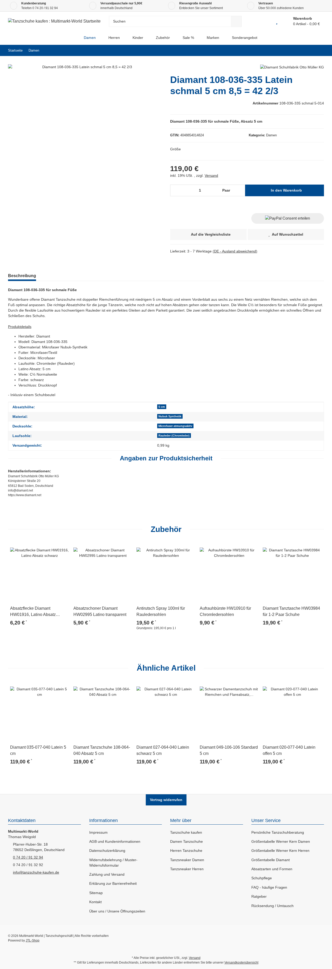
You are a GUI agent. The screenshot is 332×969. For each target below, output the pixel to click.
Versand (211, 175)
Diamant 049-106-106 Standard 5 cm (229, 750)
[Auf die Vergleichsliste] (50, 548)
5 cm (161, 406)
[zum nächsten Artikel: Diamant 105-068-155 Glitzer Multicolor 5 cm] (318, 50)
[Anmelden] (265, 21)
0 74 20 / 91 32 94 (45, 8)
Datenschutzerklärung (107, 850)
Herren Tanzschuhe (186, 850)
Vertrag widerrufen (166, 800)
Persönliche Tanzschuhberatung (277, 832)
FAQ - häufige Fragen (269, 887)
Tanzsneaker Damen (187, 860)
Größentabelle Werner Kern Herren (280, 850)
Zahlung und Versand (107, 874)
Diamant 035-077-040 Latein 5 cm (38, 750)
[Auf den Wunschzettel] (63, 548)
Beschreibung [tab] (22, 275)
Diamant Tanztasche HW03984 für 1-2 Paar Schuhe (291, 611)
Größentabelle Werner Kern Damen (280, 841)
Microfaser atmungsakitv (175, 425)
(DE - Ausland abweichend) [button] (235, 251)
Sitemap (96, 893)
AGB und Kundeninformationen (114, 841)
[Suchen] (236, 21)
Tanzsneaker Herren (187, 869)
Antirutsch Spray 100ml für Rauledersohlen (160, 611)
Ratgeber (259, 896)
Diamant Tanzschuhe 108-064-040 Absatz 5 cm (101, 750)
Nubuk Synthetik (169, 416)
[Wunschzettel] (277, 21)
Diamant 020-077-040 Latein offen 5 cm (289, 750)
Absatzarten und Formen (271, 869)
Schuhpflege (261, 878)
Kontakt (95, 902)
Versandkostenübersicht (241, 962)
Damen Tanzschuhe (186, 841)
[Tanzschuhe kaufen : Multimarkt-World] (73, 38)
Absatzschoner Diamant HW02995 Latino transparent (99, 611)
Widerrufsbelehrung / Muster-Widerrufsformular (113, 862)
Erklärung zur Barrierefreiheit (113, 883)
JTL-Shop (32, 940)
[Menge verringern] (176, 190)
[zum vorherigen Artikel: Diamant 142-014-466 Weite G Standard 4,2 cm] (307, 50)
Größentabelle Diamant (270, 860)
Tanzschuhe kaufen (186, 832)
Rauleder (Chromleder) (174, 435)
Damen (271, 135)
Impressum (98, 832)
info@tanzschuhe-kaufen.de (36, 872)
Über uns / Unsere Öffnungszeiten (117, 911)
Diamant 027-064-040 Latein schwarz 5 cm (162, 750)
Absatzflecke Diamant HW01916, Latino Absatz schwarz (33, 612)
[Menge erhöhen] (240, 190)
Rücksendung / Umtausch (272, 906)
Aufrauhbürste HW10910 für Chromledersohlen (225, 611)
